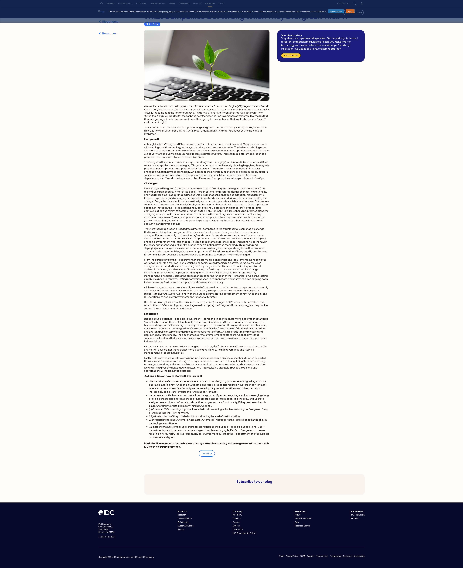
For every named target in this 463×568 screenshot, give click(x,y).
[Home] (106, 512)
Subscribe (347, 556)
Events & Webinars (303, 518)
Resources (109, 33)
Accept (350, 11)
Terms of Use (322, 556)
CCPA (302, 556)
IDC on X (354, 518)
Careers (236, 522)
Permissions (335, 556)
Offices (236, 525)
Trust (281, 556)
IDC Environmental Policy (244, 533)
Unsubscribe (359, 556)
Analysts (237, 518)
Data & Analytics (184, 518)
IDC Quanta (182, 522)
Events (180, 529)
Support (310, 556)
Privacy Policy (292, 556)
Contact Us (238, 529)
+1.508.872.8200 (106, 536)
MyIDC (298, 514)
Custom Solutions (185, 525)
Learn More (207, 453)
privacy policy (167, 11)
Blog (297, 522)
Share (153, 24)
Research (181, 514)
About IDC (237, 514)
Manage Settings (336, 11)
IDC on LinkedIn (358, 514)
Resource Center (302, 525)
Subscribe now (291, 55)
